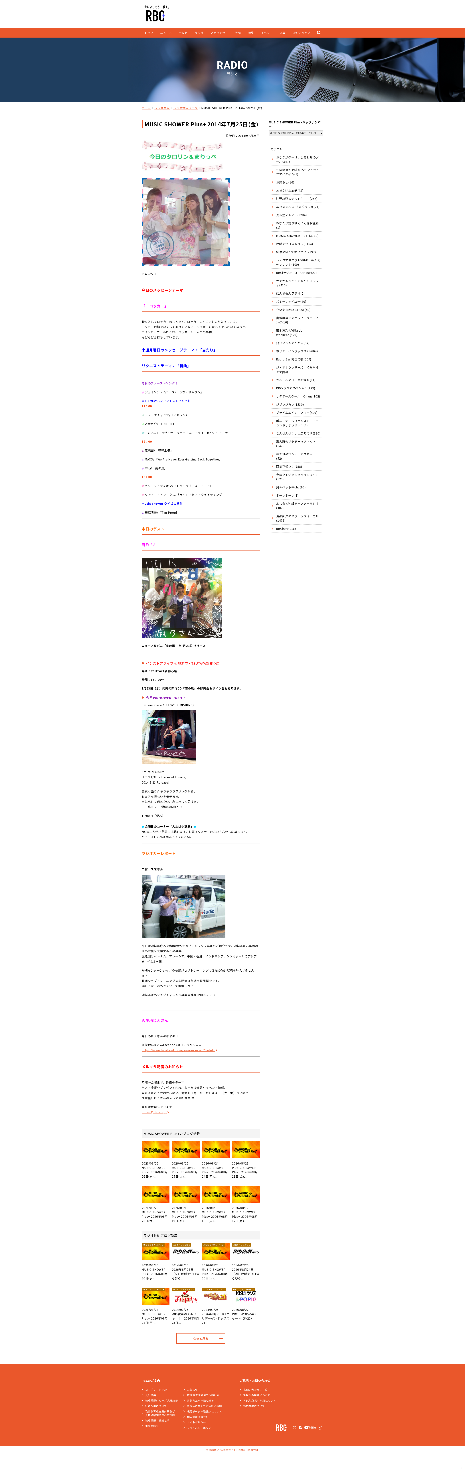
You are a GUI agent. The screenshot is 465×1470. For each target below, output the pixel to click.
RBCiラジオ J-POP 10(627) (296, 272)
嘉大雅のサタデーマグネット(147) (296, 443)
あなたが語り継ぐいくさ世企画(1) (297, 225)
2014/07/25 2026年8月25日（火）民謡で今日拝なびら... (185, 1261)
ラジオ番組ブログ (185, 108)
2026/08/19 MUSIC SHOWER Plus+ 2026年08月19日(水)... (185, 1214)
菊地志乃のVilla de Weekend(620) (289, 332)
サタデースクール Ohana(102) (298, 396)
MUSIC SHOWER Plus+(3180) (297, 235)
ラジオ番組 (162, 108)
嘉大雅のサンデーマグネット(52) (296, 456)
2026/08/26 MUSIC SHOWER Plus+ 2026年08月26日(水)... (155, 1170)
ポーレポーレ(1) (287, 495)
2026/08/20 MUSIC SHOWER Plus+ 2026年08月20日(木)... (155, 1214)
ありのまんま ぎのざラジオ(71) (298, 207)
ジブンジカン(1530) (290, 404)
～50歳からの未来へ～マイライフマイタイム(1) (297, 172)
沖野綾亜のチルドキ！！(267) (297, 198)
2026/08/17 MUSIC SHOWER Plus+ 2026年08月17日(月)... (245, 1214)
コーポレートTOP (156, 1389)
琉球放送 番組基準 (157, 1420)
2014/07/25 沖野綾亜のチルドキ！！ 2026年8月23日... (185, 1306)
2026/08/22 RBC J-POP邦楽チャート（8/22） (244, 1304)
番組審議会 (152, 1426)
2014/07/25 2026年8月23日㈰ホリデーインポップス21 (216, 1306)
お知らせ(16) (285, 182)
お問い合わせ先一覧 (255, 1389)
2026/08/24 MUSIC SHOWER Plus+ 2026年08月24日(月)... (215, 1170)
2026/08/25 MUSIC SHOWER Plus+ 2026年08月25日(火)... (185, 1170)
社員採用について (156, 1406)
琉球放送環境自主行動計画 (203, 1395)
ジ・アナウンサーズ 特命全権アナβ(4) (297, 369)
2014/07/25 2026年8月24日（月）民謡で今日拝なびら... (245, 1261)
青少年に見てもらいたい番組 (204, 1406)
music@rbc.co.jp (154, 1112)
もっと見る (200, 1338)
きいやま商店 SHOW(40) (293, 309)
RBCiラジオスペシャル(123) (295, 388)
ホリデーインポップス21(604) (297, 351)
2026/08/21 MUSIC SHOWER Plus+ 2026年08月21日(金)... (245, 1170)
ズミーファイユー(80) (291, 301)
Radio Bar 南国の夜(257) (293, 359)
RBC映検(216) (286, 528)
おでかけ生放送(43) (290, 190)
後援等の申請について (256, 1395)
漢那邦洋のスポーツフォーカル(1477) (297, 518)
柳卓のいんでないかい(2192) (296, 252)
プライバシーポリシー (200, 1428)
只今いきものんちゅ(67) (293, 343)
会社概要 (150, 1395)
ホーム (146, 108)
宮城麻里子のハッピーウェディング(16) (297, 320)
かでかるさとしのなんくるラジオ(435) (297, 283)
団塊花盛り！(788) (289, 466)
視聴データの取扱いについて (204, 1411)
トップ (148, 32)
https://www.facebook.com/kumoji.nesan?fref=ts (178, 1050)
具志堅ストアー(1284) (291, 215)
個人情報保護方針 (198, 1417)
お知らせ (192, 1389)
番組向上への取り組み (200, 1400)
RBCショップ (301, 32)
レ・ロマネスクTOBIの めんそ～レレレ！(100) (298, 262)
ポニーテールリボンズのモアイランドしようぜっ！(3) (297, 423)
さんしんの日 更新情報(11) (296, 380)
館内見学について (254, 1406)
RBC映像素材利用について (259, 1400)
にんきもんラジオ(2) (290, 293)
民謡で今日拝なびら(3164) (294, 244)
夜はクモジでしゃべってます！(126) (297, 476)
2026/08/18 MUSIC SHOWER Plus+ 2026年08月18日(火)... (215, 1214)
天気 (238, 32)
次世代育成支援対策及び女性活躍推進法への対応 (160, 1413)
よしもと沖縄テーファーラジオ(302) (297, 505)
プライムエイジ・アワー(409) (297, 412)
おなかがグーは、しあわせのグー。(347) (297, 159)
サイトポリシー (196, 1422)
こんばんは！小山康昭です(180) (298, 433)
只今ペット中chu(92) (291, 487)
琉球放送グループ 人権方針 (161, 1400)
